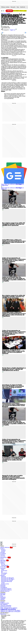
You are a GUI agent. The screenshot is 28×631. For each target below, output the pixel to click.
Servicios (2, 556)
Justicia (3, 551)
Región (8, 13)
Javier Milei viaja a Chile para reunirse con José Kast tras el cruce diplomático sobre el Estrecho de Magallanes (14, 241)
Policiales (3, 585)
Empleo (2, 602)
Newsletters (5, 557)
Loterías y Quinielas (5, 605)
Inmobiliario (3, 587)
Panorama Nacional (6, 581)
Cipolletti (2, 598)
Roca (18, 7)
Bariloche (22, 7)
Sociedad (3, 13)
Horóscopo (4, 570)
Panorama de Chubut (7, 580)
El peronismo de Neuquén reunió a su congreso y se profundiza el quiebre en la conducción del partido (13, 459)
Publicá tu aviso (4, 603)
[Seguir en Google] (1, 34)
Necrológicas (4, 604)
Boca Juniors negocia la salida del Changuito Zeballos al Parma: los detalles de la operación (13, 224)
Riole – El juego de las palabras (8, 608)
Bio (2, 571)
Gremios (3, 550)
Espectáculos (4, 565)
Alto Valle (2, 594)
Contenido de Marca (5, 590)
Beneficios (3, 614)
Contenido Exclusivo (5, 588)
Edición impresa (4, 591)
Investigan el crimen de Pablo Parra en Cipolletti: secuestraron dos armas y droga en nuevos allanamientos (13, 386)
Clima (2, 569)
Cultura (2, 563)
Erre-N (3, 564)
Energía (2, 552)
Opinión (2, 575)
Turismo (2, 554)
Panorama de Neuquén (7, 578)
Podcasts (2, 586)
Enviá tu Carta (5, 584)
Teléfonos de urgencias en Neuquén (10, 611)
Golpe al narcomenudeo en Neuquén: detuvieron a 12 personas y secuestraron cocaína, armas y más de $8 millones (14, 259)
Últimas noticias (5, 7)
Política (2, 548)
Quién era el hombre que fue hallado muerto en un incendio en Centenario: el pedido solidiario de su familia (14, 206)
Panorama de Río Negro (7, 579)
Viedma (2, 599)
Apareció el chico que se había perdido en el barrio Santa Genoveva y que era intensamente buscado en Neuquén (13, 477)
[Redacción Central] (1, 25)
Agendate (4, 560)
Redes (2, 559)
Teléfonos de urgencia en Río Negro (10, 610)
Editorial (3, 576)
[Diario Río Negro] (3, 10)
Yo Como (3, 574)
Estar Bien (4, 567)
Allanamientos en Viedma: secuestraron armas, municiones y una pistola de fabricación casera (13, 404)
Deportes (3, 561)
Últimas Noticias (6, 547)
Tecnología (4, 573)
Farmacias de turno (5, 606)
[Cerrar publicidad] (1, 542)
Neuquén (13, 7)
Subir (3, 618)
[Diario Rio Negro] (1, 619)
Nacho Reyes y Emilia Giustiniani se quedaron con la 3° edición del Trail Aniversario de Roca (14, 369)
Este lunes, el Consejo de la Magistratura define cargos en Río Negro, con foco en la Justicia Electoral (13, 351)
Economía (3, 553)
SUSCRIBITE (20, 11)
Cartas (3, 582)
